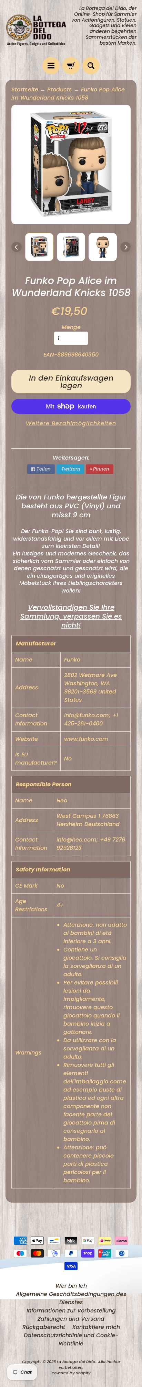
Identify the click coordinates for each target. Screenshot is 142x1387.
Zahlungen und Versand (71, 1319)
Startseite (24, 89)
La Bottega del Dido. (76, 1361)
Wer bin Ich (71, 1286)
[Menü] (51, 65)
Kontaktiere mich (96, 1327)
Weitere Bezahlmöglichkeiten (71, 423)
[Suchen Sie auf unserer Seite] (91, 65)
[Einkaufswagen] (71, 65)
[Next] (125, 247)
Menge (71, 327)
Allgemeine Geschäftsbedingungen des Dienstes (71, 1298)
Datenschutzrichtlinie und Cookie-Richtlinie (71, 1339)
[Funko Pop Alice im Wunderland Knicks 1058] (39, 247)
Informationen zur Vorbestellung (71, 1311)
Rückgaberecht (43, 1327)
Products (59, 89)
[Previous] (16, 247)
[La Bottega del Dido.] (38, 29)
